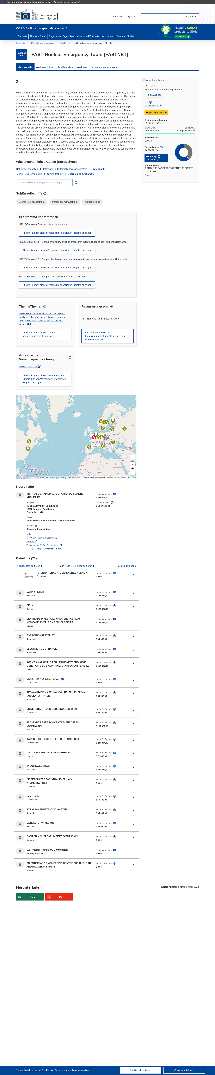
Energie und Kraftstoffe (81, 174)
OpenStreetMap (60, 477)
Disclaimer (132, 477)
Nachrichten (108, 36)
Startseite (22, 36)
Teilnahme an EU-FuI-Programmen (54, 545)
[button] (131, 16)
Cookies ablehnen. (184, 1070)
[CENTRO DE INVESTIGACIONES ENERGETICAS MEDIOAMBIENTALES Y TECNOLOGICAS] (89, 447)
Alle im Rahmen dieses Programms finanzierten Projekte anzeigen (57, 233)
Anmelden (117, 16)
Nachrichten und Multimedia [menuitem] (104, 67)
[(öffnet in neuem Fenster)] (39, 14)
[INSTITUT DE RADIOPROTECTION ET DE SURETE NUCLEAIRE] (94, 437)
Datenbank (98, 169)
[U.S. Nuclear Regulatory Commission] (28, 448)
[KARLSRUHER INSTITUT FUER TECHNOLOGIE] (99, 437)
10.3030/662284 (152, 105)
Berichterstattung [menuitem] (65, 67)
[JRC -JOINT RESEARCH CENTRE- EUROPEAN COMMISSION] (96, 434)
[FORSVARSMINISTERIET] (102, 428)
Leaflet (42, 477)
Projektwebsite (155, 94)
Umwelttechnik (55, 174)
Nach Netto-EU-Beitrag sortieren (76, 566)
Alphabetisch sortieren (29, 566)
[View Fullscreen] (132, 457)
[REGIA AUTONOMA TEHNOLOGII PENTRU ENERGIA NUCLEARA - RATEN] (113, 442)
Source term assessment (31, 202)
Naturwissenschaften (27, 169)
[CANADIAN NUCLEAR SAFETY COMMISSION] (29, 441)
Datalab (121, 36)
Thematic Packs (38, 36)
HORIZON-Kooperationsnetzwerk (53, 548)
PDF (61, 897)
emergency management (64, 202)
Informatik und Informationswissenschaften (65, 169)
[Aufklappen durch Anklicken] (133, 574)
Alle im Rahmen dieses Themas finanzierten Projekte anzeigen (39, 334)
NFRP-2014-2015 (30, 366)
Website (42, 541)
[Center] (132, 468)
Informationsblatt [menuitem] (25, 67)
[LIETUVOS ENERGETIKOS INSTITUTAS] (112, 429)
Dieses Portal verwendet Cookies (33, 1070)
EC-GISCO (85, 477)
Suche (130, 36)
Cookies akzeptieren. (141, 1070)
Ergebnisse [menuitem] (82, 67)
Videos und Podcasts (88, 36)
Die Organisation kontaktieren (52, 537)
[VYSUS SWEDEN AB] (104, 421)
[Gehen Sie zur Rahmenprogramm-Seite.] (21, 54)
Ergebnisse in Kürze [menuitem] (45, 67)
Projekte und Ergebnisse (61, 36)
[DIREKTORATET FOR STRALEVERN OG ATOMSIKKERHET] (101, 421)
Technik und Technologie (29, 174)
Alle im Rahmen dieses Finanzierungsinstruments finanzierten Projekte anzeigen (105, 336)
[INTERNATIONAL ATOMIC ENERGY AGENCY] (106, 438)
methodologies (92, 202)
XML (32, 897)
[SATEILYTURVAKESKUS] (113, 420)
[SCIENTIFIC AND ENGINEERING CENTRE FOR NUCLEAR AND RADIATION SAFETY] (124, 428)
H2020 (63, 43)
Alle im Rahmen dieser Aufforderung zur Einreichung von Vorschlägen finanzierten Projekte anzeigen (44, 379)
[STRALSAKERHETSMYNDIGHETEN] (107, 422)
